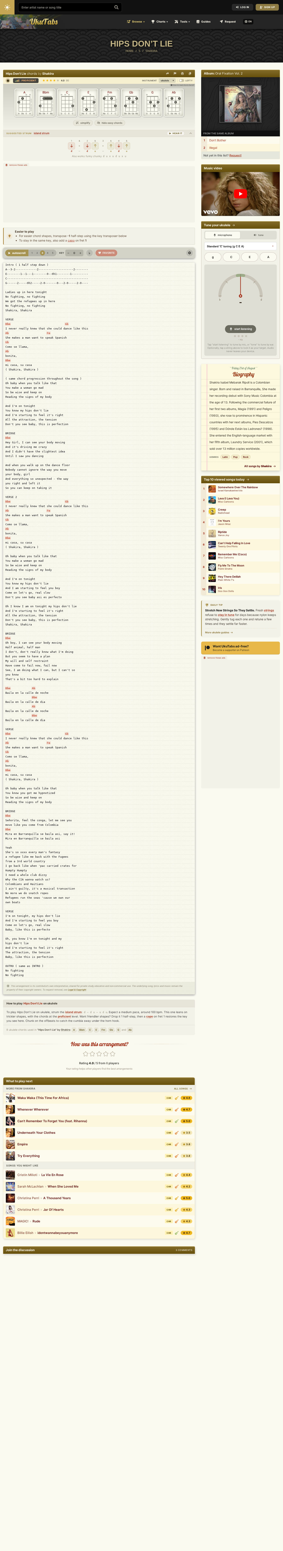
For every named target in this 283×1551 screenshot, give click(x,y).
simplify (85, 122)
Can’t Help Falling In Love (234, 543)
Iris (220, 587)
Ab (7, 333)
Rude (36, 1221)
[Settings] (189, 253)
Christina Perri (28, 1198)
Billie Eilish (25, 1233)
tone (261, 235)
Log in (244, 7)
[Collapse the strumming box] (190, 133)
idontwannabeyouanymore (57, 1233)
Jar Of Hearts (53, 1210)
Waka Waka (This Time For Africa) (43, 1098)
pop (235, 457)
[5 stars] (112, 1054)
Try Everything (28, 1156)
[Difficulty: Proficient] (176, 1109)
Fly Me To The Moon (231, 565)
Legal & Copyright (77, 989)
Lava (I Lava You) (228, 498)
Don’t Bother (217, 140)
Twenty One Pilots (228, 546)
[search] (116, 7)
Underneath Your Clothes (36, 1133)
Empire (22, 1144)
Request (230, 21)
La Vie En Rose (52, 1175)
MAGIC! (22, 1221)
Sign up (269, 7)
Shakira (48, 74)
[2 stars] (92, 1054)
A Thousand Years (57, 1198)
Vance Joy (223, 535)
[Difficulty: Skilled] (176, 1098)
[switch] (181, 80)
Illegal (213, 147)
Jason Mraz (224, 524)
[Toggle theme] (7, 7)
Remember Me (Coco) (232, 554)
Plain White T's (226, 580)
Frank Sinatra (225, 568)
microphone (224, 235)
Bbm (7, 324)
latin (225, 457)
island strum (41, 133)
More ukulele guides (217, 632)
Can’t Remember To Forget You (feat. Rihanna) (52, 1121)
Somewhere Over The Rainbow (238, 487)
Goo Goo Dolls (226, 591)
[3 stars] (99, 1054)
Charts (160, 21)
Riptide (222, 532)
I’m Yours (224, 520)
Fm (48, 333)
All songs (181, 1088)
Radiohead (224, 513)
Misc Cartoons (226, 501)
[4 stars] (106, 1054)
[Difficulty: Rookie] (176, 1121)
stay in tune (226, 615)
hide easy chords (111, 122)
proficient (64, 1016)
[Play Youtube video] (240, 194)
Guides (205, 21)
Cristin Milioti (27, 1175)
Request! (235, 155)
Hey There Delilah (229, 576)
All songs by (258, 466)
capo (71, 240)
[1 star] (85, 1054)
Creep (222, 509)
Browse (137, 21)
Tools (183, 21)
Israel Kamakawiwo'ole (230, 490)
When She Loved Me (63, 1186)
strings (269, 610)
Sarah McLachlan (30, 1186)
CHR (169, 1098)
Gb (66, 324)
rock (245, 457)
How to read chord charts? (183, 85)
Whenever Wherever (33, 1109)
